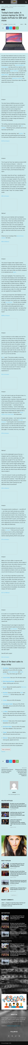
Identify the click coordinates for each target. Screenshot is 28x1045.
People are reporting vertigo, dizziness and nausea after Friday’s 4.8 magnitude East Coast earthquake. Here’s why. (13, 904)
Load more (13, 895)
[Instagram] (12, 1036)
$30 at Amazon (5, 374)
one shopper (14, 628)
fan (3, 357)
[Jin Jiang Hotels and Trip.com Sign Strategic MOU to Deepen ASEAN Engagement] (5, 865)
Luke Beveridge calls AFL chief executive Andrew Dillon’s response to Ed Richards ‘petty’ (17, 814)
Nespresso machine (17, 78)
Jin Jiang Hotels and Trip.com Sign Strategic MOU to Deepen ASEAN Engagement (17, 865)
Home (2, 6)
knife (21, 692)
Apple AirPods (5, 74)
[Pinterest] (14, 28)
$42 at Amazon (5, 657)
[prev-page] (2, 830)
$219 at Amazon (5, 141)
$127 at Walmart (5, 592)
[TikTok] (15, 1036)
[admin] (2, 24)
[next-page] (5, 830)
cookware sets (6, 694)
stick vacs (23, 687)
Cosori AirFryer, (14, 71)
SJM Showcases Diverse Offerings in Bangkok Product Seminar (7, 771)
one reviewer (9, 302)
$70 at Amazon (5, 539)
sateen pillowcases (13, 672)
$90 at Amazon (5, 196)
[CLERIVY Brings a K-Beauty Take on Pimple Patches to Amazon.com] (5, 890)
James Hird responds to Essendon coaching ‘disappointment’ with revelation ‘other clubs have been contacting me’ (18, 822)
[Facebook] (7, 28)
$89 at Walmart (5, 241)
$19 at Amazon (5, 433)
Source (3, 751)
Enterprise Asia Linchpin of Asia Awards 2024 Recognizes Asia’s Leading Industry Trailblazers (21, 772)
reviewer (8, 530)
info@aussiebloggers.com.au (13, 1025)
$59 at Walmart (5, 488)
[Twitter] (10, 28)
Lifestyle (6, 6)
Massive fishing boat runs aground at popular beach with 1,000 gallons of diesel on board (18, 882)
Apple (14, 272)
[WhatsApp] (17, 28)
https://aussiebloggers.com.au (14, 794)
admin (5, 24)
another (21, 133)
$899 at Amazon (5, 315)
